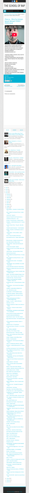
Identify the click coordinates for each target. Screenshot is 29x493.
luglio (8, 202)
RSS (17, 1)
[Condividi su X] (8, 81)
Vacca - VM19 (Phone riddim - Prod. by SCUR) (15, 395)
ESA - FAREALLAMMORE (11, 329)
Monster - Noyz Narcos (10, 451)
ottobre (8, 197)
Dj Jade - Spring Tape (10, 423)
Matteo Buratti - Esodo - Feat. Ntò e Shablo (14, 316)
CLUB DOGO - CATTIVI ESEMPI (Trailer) (14, 291)
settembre (9, 199)
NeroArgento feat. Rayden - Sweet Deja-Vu (14, 401)
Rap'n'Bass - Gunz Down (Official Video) (14, 389)
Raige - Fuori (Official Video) (11, 433)
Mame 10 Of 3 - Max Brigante (12, 373)
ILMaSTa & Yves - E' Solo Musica (12, 324)
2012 (7, 192)
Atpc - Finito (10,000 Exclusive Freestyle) (14, 452)
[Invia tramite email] (5, 81)
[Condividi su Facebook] (9, 81)
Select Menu (5, 11)
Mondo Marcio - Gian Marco (11, 376)
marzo (8, 478)
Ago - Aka (8, 425)
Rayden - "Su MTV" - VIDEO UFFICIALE (14, 301)
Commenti (14, 130)
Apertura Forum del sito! (11, 253)
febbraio (8, 480)
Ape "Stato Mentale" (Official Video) (13, 242)
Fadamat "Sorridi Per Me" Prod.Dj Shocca (14, 216)
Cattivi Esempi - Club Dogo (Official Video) (14, 251)
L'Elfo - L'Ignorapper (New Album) (15, 165)
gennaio (8, 481)
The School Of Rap (14, 6)
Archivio (21, 130)
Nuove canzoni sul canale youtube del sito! (14, 313)
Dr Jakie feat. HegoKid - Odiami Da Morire (14, 293)
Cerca (24, 11)
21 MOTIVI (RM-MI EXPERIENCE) (12, 315)
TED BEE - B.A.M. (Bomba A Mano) (13, 421)
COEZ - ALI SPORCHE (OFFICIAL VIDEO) (14, 343)
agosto (8, 201)
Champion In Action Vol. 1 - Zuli (12, 218)
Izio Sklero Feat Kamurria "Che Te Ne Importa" (15, 348)
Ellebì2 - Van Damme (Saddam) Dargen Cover (15, 274)
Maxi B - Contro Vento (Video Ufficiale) (13, 366)
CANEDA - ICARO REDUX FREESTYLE (14, 288)
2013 (7, 191)
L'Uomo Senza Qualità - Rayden (12, 246)
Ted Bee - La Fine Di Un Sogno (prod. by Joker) (15, 459)
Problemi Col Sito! (9, 441)
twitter (14, 1)
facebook (12, 1)
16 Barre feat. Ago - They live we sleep (13, 277)
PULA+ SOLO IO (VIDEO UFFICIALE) (13, 235)
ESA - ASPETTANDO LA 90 (11, 400)
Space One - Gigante (10, 467)
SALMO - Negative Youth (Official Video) (14, 337)
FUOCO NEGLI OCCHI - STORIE (12, 370)
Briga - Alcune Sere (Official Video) (13, 436)
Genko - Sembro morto (10, 403)
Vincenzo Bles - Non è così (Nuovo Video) (17, 172)
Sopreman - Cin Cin (10, 302)
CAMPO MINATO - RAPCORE (12, 361)
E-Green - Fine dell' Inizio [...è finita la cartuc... (15, 220)
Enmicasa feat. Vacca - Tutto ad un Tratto (14, 332)
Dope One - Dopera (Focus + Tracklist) (16, 157)
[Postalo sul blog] (6, 81)
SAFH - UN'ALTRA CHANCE (11, 460)
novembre (9, 195)
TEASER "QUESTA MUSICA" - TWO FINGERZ (15, 228)
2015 (7, 187)
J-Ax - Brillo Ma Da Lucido (11, 290)
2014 (7, 189)
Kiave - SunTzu (9, 457)
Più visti (7, 130)
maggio (8, 206)
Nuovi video (8, 78)
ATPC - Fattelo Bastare (10, 438)
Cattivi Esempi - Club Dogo (11, 387)
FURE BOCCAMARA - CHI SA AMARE (13, 449)
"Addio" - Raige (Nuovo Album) (12, 375)
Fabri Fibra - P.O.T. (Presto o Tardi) (12, 330)
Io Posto (20, 491)
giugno (8, 204)
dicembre (8, 194)
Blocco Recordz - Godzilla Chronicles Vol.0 (14, 240)
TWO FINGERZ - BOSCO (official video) (14, 462)
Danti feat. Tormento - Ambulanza (12, 440)
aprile (8, 207)
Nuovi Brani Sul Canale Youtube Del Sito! (14, 431)
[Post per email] (11, 80)
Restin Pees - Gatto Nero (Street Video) (13, 429)
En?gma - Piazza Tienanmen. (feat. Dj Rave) (15, 276)
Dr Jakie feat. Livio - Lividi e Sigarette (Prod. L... (15, 390)
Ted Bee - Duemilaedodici (11, 338)
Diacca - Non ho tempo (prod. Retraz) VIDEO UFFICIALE (14, 21)
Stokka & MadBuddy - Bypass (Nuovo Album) (15, 411)
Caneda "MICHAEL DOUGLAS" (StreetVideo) (15, 266)
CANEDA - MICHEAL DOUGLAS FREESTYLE (15, 368)
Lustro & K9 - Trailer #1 (10, 215)
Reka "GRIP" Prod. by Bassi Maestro (13, 371)
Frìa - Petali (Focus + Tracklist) (14, 150)
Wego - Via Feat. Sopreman (11, 435)
